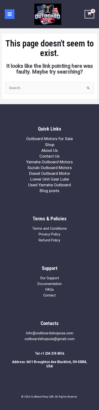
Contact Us (49, 156)
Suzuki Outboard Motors (49, 167)
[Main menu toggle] (9, 14)
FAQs (49, 289)
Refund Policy (49, 240)
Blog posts (49, 190)
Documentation (49, 284)
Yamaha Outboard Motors (49, 161)
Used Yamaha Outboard (49, 184)
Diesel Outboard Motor (49, 173)
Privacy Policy (49, 234)
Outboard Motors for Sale (49, 138)
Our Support (49, 278)
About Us (49, 150)
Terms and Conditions (49, 228)
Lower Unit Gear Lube (49, 179)
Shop (49, 144)
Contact (49, 295)
